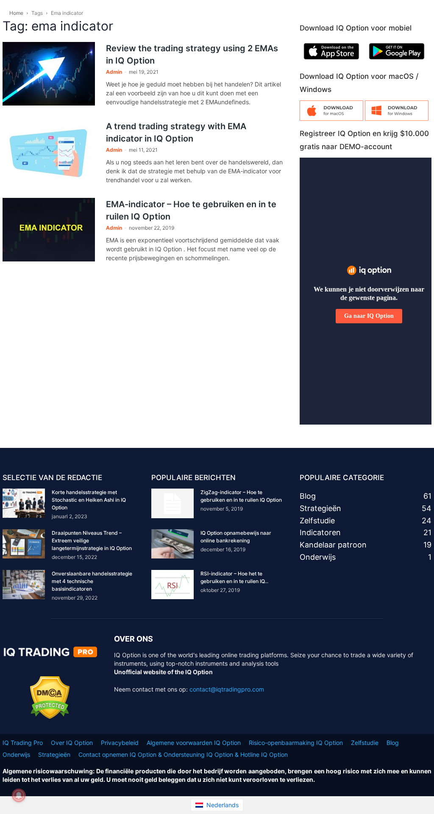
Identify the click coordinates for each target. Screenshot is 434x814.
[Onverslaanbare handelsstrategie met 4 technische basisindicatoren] (24, 584)
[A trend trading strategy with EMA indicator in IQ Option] (49, 151)
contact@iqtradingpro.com (226, 689)
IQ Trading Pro (23, 742)
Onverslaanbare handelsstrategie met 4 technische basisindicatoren (92, 581)
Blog (393, 742)
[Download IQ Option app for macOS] (331, 118)
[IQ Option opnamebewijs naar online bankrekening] (172, 543)
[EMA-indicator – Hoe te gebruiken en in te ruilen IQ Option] (49, 229)
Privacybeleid (120, 742)
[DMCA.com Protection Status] (50, 716)
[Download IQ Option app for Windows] (396, 118)
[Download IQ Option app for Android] (396, 61)
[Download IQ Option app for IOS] (331, 61)
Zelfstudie (364, 742)
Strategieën (54, 754)
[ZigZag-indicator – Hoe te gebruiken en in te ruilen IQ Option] (172, 503)
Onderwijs (16, 754)
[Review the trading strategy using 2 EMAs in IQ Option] (49, 74)
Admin (114, 72)
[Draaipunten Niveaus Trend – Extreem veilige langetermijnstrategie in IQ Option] (24, 543)
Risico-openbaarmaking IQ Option (296, 742)
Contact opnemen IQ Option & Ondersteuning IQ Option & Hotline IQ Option (183, 754)
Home (16, 13)
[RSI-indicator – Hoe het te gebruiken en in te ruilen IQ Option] (172, 584)
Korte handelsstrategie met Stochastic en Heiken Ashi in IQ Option (89, 500)
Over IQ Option (72, 742)
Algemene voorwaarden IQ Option (194, 742)
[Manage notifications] (18, 795)
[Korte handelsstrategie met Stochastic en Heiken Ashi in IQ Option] (24, 503)
